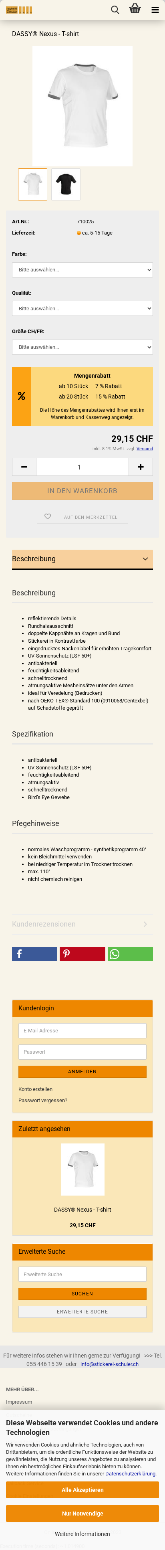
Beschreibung (34, 558)
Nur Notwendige (82, 1513)
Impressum (19, 1402)
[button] (34, 954)
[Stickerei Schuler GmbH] (16, 10)
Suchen (82, 1294)
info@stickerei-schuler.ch (109, 1364)
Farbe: (19, 254)
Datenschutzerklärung (130, 1474)
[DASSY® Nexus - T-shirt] (82, 106)
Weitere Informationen (82, 1534)
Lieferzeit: (24, 233)
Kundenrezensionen (44, 924)
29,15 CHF (83, 1225)
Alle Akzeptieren (83, 1490)
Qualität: (21, 293)
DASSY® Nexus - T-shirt (82, 1209)
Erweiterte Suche (82, 1312)
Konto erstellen (35, 1089)
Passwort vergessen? (42, 1100)
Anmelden (82, 1071)
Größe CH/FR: (28, 331)
